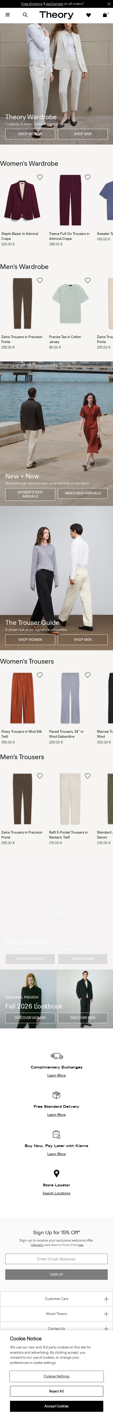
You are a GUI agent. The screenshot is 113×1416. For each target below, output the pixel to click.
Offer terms (37, 1245)
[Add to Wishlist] (40, 177)
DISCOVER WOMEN (30, 1018)
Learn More (56, 1075)
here (80, 1245)
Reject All (56, 1391)
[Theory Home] (56, 15)
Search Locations (56, 1193)
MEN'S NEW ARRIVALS (83, 493)
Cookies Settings (56, 1376)
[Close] (109, 3)
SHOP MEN (83, 134)
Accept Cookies (56, 1406)
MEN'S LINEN (83, 959)
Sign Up (56, 1274)
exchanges (54, 4)
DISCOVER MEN (82, 1018)
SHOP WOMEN (30, 134)
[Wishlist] (88, 15)
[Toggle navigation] (7, 15)
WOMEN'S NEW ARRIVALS (30, 494)
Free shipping (32, 4)
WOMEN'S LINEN (30, 959)
